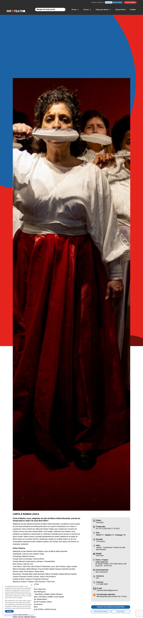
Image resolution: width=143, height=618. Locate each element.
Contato (133, 10)
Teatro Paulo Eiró (101, 562)
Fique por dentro (102, 10)
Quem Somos (120, 10)
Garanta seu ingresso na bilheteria (110, 607)
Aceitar (9, 611)
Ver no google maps (101, 611)
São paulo (109, 2)
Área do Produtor (130, 2)
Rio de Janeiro (117, 2)
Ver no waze (120, 611)
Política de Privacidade (15, 597)
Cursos (86, 10)
